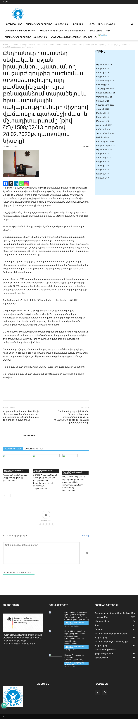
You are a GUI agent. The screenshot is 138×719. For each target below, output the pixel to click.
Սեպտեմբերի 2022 (105, 145)
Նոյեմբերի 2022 (103, 137)
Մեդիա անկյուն (106, 24)
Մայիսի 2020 (102, 161)
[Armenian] (101, 35)
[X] (10, 183)
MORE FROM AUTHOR (34, 449)
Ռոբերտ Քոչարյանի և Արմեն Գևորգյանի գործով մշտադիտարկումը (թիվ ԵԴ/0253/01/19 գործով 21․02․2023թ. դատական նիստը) (71, 417)
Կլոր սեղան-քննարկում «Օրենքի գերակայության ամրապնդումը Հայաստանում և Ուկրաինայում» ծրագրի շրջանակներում (21, 415)
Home (5, 44)
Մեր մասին (77, 24)
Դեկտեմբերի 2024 (105, 80)
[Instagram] (26, 183)
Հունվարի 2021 (103, 157)
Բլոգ (92, 24)
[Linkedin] (16, 183)
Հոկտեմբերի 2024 (105, 88)
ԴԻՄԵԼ (5, 2)
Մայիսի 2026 (102, 76)
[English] (105, 35)
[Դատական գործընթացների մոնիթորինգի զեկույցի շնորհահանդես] (16, 463)
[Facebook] (5, 183)
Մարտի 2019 (102, 178)
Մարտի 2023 (102, 121)
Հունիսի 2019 (102, 165)
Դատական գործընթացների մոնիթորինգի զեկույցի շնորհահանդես (16, 477)
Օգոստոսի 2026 (104, 64)
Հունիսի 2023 (102, 109)
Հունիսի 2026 (102, 72)
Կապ (108, 30)
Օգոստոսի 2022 (104, 149)
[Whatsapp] (21, 183)
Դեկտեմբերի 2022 (105, 133)
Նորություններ (13, 24)
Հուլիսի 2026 (102, 68)
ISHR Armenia (28, 435)
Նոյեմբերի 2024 (103, 84)
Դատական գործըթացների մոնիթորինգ (47, 24)
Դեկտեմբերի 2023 (105, 105)
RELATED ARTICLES (13, 449)
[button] (132, 24)
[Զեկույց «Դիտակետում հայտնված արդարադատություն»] (55, 658)
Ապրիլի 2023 (102, 117)
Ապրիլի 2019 (102, 173)
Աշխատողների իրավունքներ (20, 30)
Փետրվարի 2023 (104, 125)
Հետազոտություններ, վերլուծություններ (63, 30)
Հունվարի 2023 (103, 129)
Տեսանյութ (96, 30)
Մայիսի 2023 (102, 113)
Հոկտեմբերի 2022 (105, 141)
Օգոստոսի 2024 (104, 96)
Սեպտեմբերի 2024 (105, 92)
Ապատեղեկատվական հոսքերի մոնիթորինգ (74, 37)
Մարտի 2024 (102, 101)
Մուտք (85, 536)
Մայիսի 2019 (102, 169)
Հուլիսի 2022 (102, 153)
